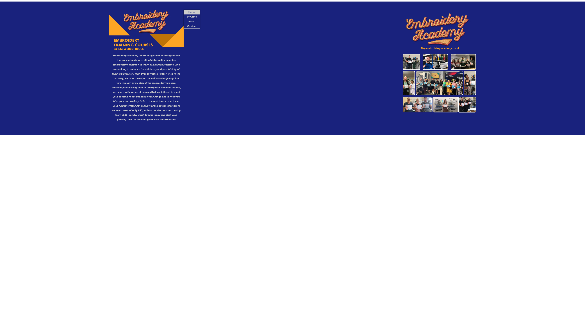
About (191, 21)
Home (191, 12)
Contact (192, 26)
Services (192, 16)
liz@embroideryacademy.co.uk (440, 48)
